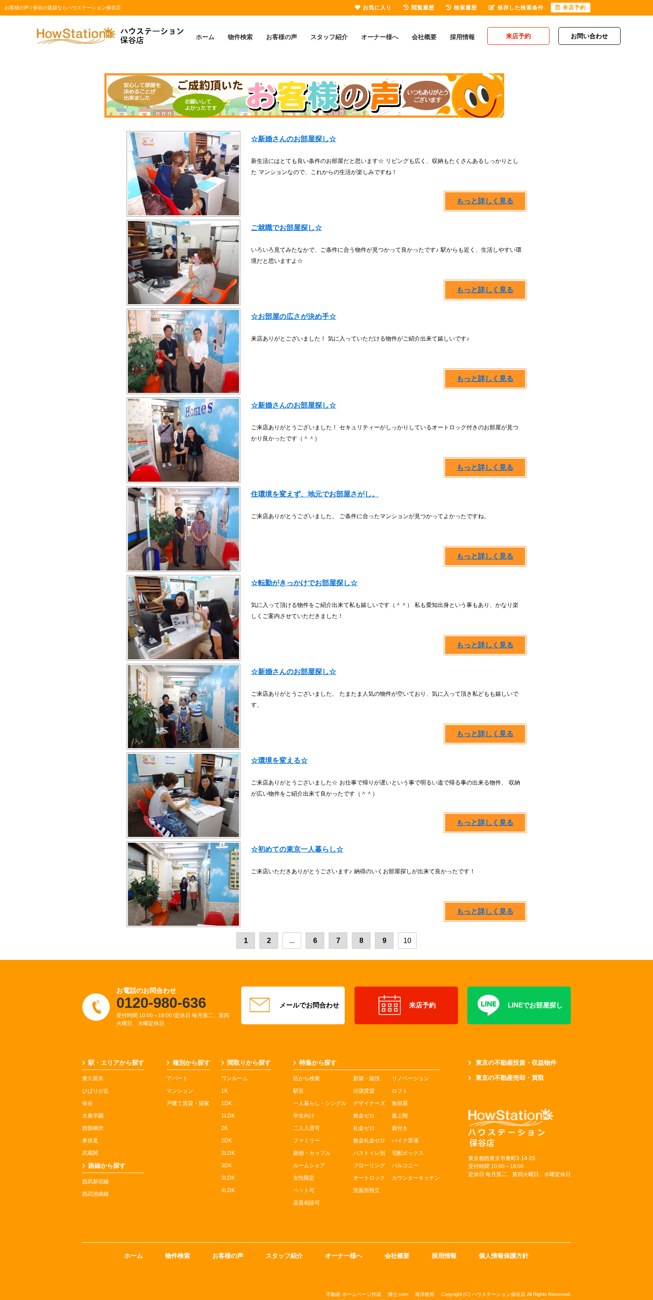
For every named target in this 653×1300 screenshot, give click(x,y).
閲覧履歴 (422, 7)
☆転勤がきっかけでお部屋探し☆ (304, 583)
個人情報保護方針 (504, 1255)
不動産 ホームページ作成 (353, 1294)
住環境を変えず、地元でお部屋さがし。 (315, 494)
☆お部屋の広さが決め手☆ (293, 316)
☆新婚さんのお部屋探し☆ (293, 139)
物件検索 (240, 36)
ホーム (205, 36)
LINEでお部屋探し (535, 1005)
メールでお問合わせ (309, 1005)
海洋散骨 (424, 1294)
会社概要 (424, 36)
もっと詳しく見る (485, 201)
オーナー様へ (379, 36)
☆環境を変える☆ (279, 760)
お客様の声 (281, 36)
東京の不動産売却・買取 (510, 1077)
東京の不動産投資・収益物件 (516, 1062)
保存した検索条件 (521, 7)
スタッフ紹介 (329, 36)
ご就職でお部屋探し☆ (286, 227)
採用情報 (462, 36)
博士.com (398, 1294)
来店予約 (422, 1005)
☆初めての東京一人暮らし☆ (297, 849)
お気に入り (377, 7)
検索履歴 (465, 7)
